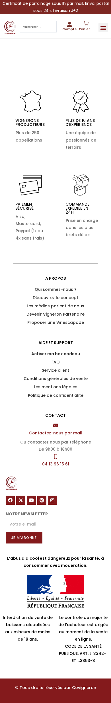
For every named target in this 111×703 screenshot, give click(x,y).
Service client (55, 370)
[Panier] (86, 24)
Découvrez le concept (55, 298)
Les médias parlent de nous (55, 306)
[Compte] (69, 24)
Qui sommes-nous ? (56, 289)
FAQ (56, 362)
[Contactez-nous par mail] (55, 425)
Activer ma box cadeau (55, 354)
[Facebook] (10, 500)
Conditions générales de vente (56, 378)
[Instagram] (52, 500)
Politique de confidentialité (55, 395)
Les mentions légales (55, 387)
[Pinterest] (41, 500)
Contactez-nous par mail (55, 433)
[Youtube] (31, 500)
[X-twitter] (20, 500)
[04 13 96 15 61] (55, 456)
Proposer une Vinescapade (55, 322)
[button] (103, 27)
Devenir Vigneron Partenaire (55, 314)
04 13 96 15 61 (55, 464)
